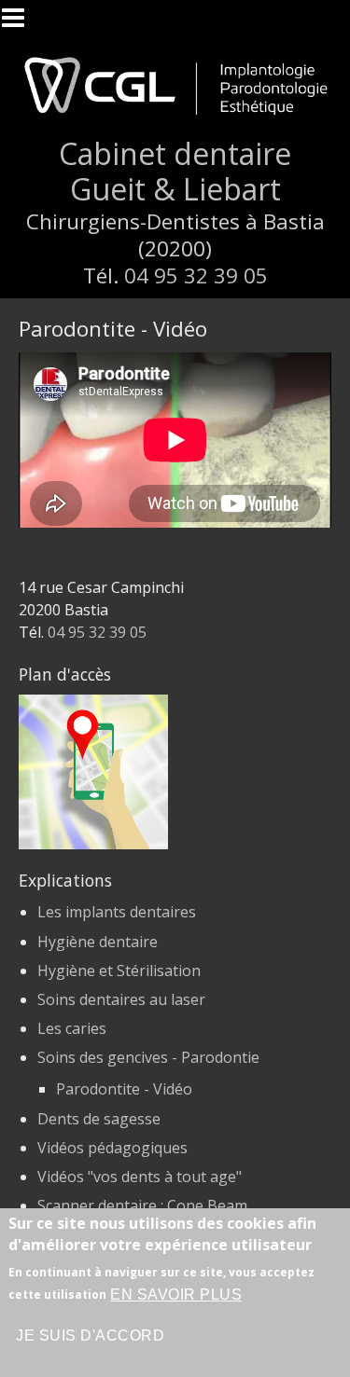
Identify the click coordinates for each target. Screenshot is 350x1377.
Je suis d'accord (90, 1335)
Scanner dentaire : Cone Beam (142, 1205)
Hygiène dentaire (97, 941)
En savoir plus (176, 1294)
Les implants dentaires (116, 912)
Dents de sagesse (99, 1118)
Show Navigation (21, 23)
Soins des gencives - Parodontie (148, 1057)
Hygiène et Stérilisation (119, 970)
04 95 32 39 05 (196, 275)
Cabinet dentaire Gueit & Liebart (175, 171)
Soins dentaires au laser (121, 999)
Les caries (71, 1028)
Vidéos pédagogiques (112, 1147)
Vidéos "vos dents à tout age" (139, 1176)
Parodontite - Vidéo (124, 1089)
